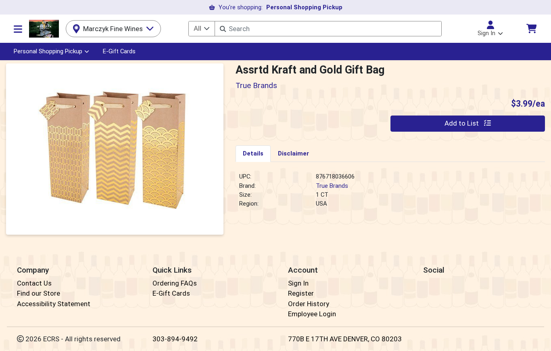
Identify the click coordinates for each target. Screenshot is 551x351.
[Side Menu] (18, 28)
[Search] (223, 29)
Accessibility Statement (53, 304)
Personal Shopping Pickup (48, 51)
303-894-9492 (175, 339)
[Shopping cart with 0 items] (531, 28)
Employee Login (312, 314)
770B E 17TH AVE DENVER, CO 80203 (345, 339)
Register (301, 293)
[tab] (253, 153)
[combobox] (328, 28)
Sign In (298, 283)
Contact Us (34, 283)
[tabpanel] (390, 193)
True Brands (332, 185)
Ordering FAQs (174, 283)
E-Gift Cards (119, 51)
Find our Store (38, 293)
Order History (308, 304)
